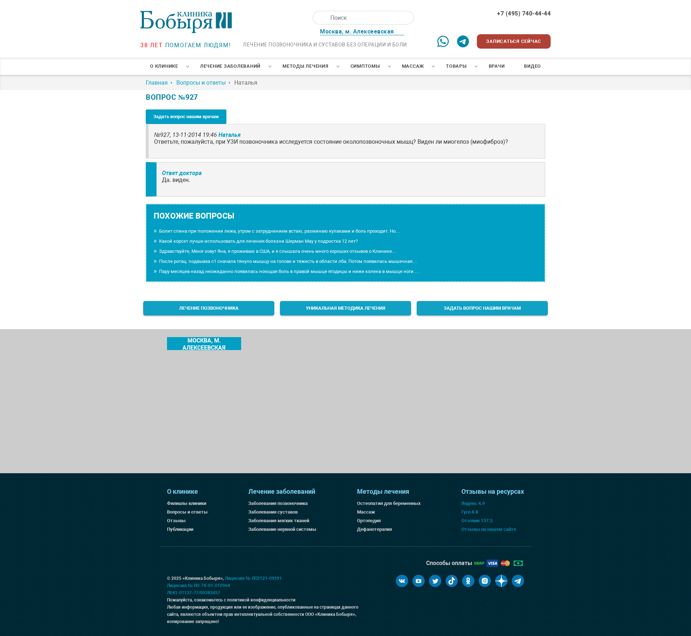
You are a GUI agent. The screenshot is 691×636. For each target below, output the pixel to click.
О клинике (164, 66)
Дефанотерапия (374, 529)
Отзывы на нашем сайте (488, 529)
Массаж (413, 66)
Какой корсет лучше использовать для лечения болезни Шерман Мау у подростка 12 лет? (258, 241)
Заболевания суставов (273, 512)
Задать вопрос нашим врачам (186, 116)
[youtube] (418, 581)
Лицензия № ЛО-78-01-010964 (198, 585)
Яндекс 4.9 (473, 503)
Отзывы (176, 520)
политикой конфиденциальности (261, 600)
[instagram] (485, 581)
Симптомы (365, 66)
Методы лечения (306, 66)
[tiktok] (452, 581)
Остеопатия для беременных (389, 503)
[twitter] (435, 581)
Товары (456, 66)
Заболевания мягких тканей (278, 520)
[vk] (402, 581)
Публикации (180, 529)
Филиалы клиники (186, 503)
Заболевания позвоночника (278, 503)
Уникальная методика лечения (345, 308)
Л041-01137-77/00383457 (193, 592)
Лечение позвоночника (209, 308)
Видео (532, 66)
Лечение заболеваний (230, 66)
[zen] (501, 581)
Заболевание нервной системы (282, 529)
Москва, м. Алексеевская (204, 343)
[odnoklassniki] (468, 581)
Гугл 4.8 (469, 512)
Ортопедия (369, 520)
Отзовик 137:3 (476, 520)
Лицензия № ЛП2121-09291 (253, 578)
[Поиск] (319, 17)
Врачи (497, 66)
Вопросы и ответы (187, 512)
